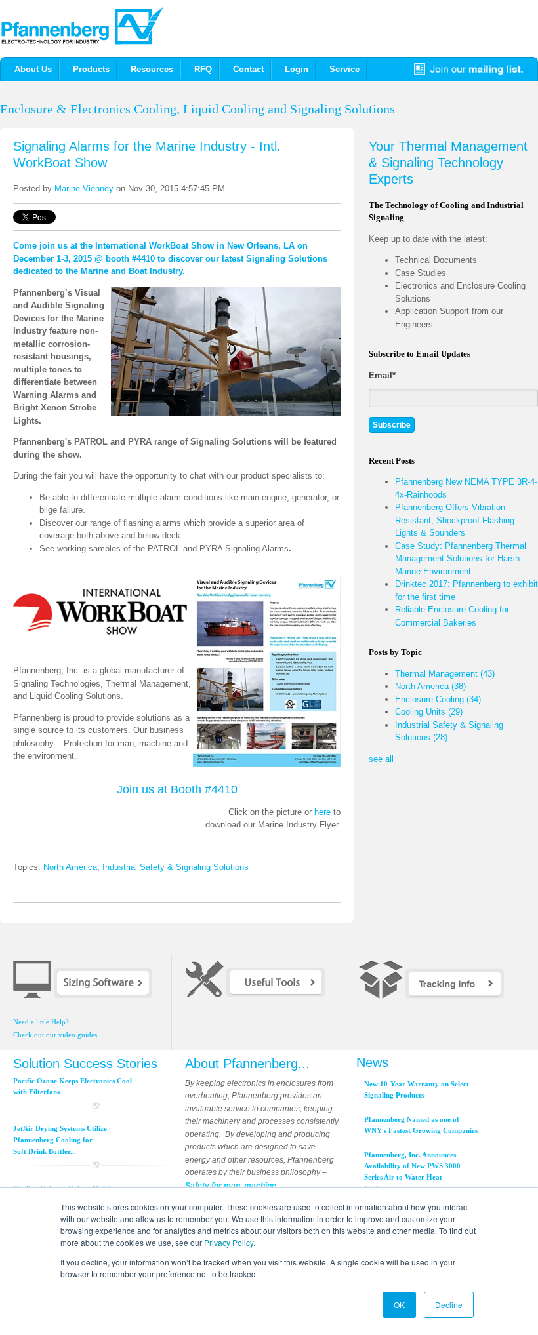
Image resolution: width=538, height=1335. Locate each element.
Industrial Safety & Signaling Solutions (175, 867)
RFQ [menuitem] (203, 69)
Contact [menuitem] (248, 69)
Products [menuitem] (91, 69)
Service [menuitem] (344, 69)
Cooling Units (429, 712)
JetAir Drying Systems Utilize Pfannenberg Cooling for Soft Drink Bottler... (60, 1140)
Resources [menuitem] (152, 69)
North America (70, 867)
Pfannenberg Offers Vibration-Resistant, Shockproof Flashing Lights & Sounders (454, 520)
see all (381, 759)
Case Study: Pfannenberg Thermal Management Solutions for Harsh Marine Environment (460, 558)
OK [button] (399, 1304)
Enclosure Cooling (438, 699)
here (322, 812)
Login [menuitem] (296, 69)
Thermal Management (445, 674)
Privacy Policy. (229, 1242)
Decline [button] (449, 1304)
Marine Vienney (84, 188)
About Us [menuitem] (33, 69)
